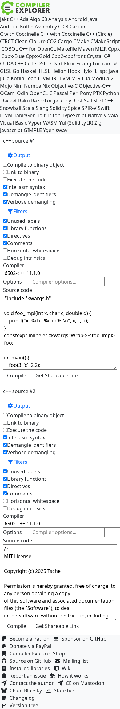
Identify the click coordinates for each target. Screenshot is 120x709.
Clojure (37, 41)
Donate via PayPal (32, 646)
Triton (54, 115)
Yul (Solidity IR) (76, 122)
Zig (98, 122)
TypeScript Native (82, 115)
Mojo (6, 85)
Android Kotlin (17, 26)
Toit (41, 115)
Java (113, 71)
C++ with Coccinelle (62, 34)
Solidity (58, 108)
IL (95, 71)
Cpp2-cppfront (68, 56)
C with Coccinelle (19, 34)
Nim (18, 85)
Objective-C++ (95, 85)
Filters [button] (20, 211)
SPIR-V (89, 108)
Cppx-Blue (13, 56)
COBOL (9, 48)
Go (16, 71)
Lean (31, 78)
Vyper (35, 122)
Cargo (65, 41)
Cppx (114, 48)
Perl (74, 93)
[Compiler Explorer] (25, 7)
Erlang (83, 63)
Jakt (4, 19)
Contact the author (33, 683)
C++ (14, 19)
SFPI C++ (103, 100)
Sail (88, 100)
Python (111, 93)
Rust (77, 100)
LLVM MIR (69, 78)
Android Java (83, 19)
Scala (28, 108)
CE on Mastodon (86, 683)
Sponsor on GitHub (85, 638)
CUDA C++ (11, 63)
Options (12, 281)
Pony (86, 93)
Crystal (95, 56)
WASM (50, 122)
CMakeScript (105, 41)
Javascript (11, 130)
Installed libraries (31, 668)
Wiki (68, 668)
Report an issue (29, 675)
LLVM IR (47, 78)
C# (107, 56)
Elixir (69, 63)
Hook (74, 71)
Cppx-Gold (38, 56)
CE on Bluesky (27, 690)
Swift (104, 108)
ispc (103, 71)
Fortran (101, 63)
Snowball (10, 108)
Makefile (67, 48)
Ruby (65, 100)
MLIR (101, 48)
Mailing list (77, 660)
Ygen (48, 130)
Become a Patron (31, 638)
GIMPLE (33, 130)
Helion (58, 71)
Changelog (23, 697)
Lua (86, 78)
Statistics (65, 690)
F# (114, 63)
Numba (32, 85)
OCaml (8, 93)
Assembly (46, 26)
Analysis (57, 19)
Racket (9, 100)
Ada (24, 19)
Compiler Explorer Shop (38, 653)
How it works (74, 675)
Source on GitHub (32, 660)
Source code (17, 290)
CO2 (52, 41)
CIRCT (7, 41)
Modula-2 (102, 78)
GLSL (5, 71)
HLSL (44, 71)
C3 (65, 26)
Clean (21, 41)
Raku (24, 100)
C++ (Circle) (99, 34)
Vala (113, 115)
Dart (57, 63)
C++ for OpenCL (37, 48)
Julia (5, 78)
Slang (42, 108)
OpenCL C (41, 93)
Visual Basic (13, 122)
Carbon (78, 26)
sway (61, 130)
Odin (22, 93)
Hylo (87, 71)
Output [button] (21, 155)
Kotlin (17, 78)
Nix (46, 85)
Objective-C (64, 85)
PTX (97, 93)
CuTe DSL (35, 63)
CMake (81, 41)
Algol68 (38, 19)
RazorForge (44, 100)
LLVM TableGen (18, 115)
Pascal (61, 93)
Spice (74, 108)
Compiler (13, 265)
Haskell (29, 71)
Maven (86, 48)
